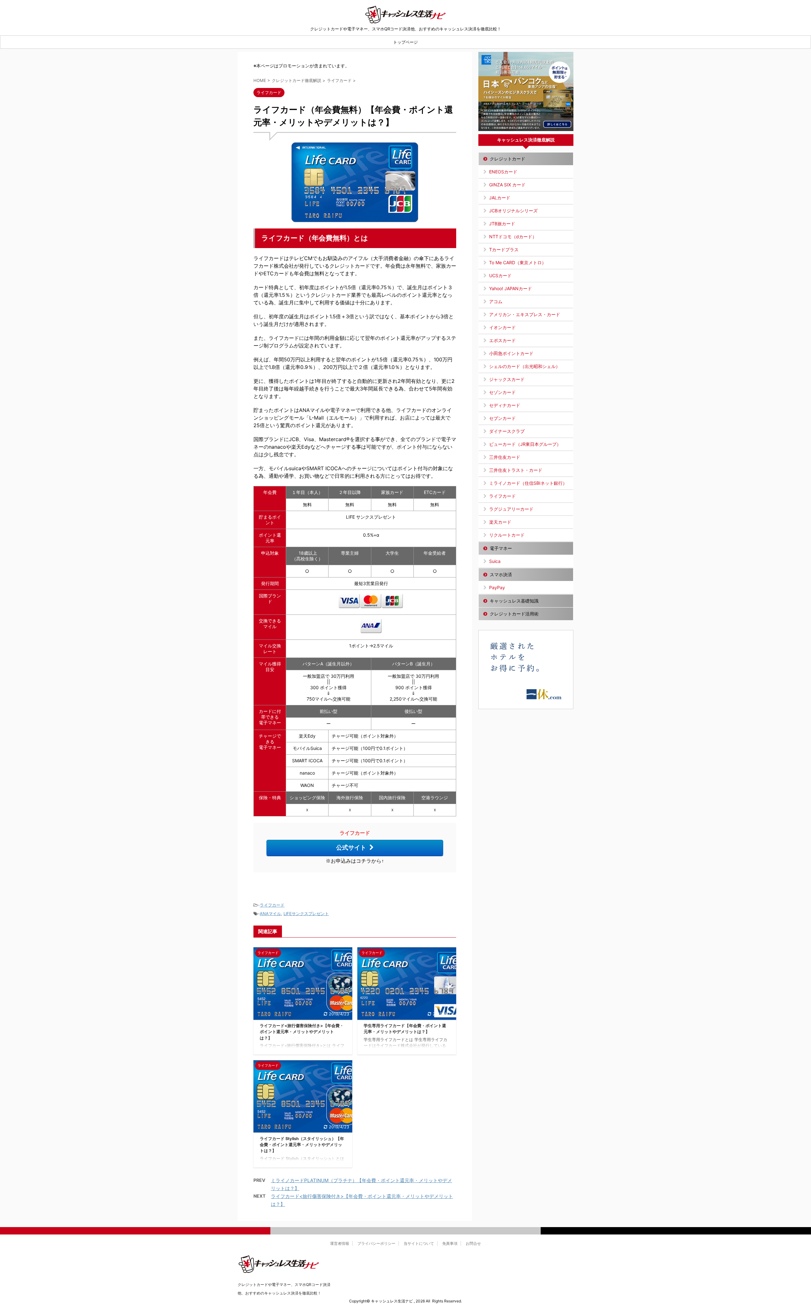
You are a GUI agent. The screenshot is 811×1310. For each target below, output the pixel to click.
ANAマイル (270, 913)
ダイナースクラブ (507, 431)
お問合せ (473, 1243)
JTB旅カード (502, 223)
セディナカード (504, 405)
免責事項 (449, 1243)
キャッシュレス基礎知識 (514, 600)
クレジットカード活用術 (514, 613)
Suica (495, 561)
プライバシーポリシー (376, 1243)
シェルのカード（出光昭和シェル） (524, 366)
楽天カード (500, 522)
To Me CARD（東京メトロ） (517, 262)
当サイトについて (419, 1243)
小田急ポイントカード (511, 353)
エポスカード (502, 340)
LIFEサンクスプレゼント (306, 913)
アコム (495, 301)
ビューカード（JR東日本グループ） (525, 444)
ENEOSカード (503, 171)
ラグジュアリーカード (511, 509)
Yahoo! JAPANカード (510, 288)
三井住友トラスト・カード (515, 470)
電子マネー (501, 548)
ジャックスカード (507, 379)
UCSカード (500, 275)
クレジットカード (507, 158)
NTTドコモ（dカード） (513, 236)
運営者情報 (339, 1243)
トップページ (405, 42)
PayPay (497, 587)
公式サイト (351, 847)
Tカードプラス (504, 249)
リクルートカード (507, 535)
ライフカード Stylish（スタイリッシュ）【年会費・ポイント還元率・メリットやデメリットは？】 (302, 1144)
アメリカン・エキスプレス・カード (524, 314)
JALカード (499, 197)
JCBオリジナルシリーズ (513, 210)
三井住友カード (504, 457)
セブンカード (502, 418)
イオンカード (502, 327)
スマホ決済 (501, 574)
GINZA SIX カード (507, 184)
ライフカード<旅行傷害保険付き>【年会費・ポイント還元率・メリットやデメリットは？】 (302, 1031)
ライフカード (272, 905)
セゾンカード (502, 392)
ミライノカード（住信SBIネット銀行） (528, 483)
